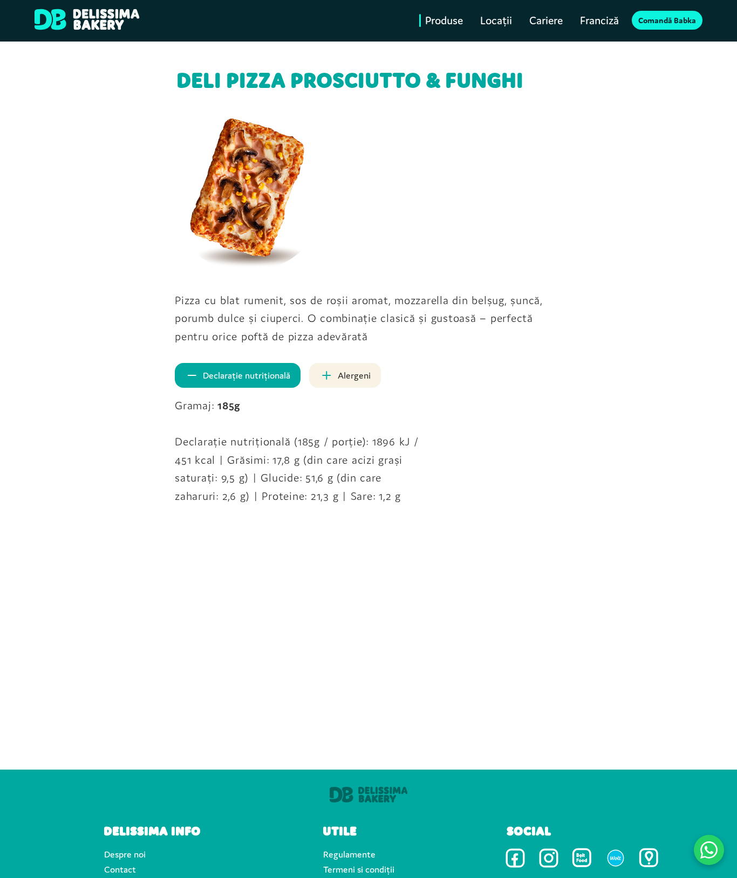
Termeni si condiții (358, 869)
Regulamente (349, 854)
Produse (444, 20)
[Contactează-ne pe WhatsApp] (709, 850)
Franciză (599, 20)
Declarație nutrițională (246, 375)
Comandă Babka (667, 21)
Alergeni (354, 375)
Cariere (546, 20)
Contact (120, 869)
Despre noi (125, 854)
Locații (496, 20)
